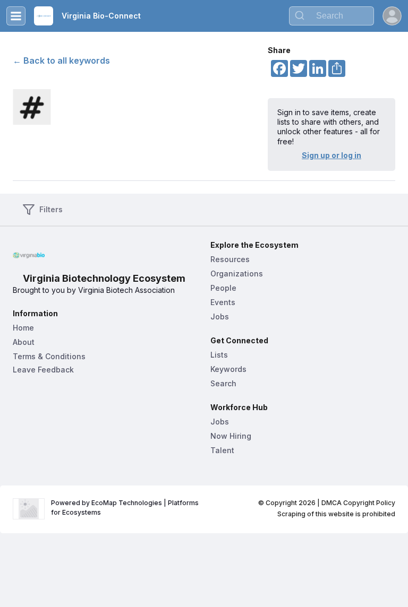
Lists (219, 354)
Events (222, 302)
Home (23, 327)
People (223, 287)
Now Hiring (230, 435)
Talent (222, 450)
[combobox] (331, 15)
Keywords (228, 369)
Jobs (219, 316)
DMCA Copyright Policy (358, 503)
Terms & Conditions (49, 356)
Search (223, 383)
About (24, 341)
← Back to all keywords (61, 60)
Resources (230, 259)
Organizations (236, 273)
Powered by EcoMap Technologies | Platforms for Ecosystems (125, 507)
